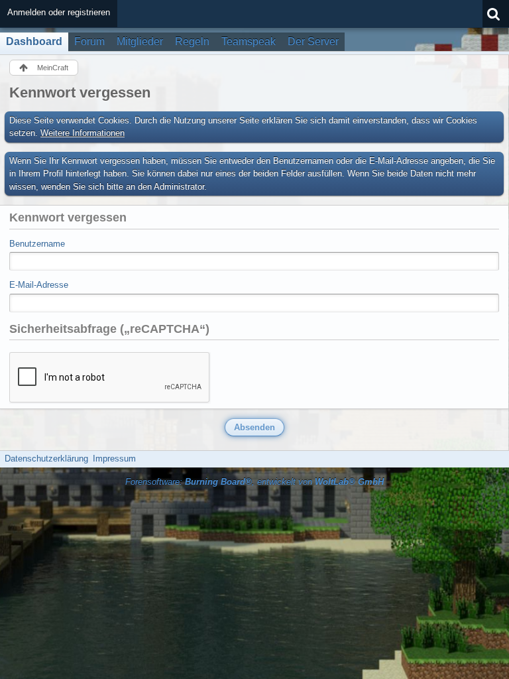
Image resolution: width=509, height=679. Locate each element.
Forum (89, 41)
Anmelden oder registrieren (58, 12)
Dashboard (34, 41)
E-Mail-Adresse (38, 285)
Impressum (114, 458)
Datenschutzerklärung (46, 458)
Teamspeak (248, 41)
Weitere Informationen (82, 133)
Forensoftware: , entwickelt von (254, 482)
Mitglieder (140, 41)
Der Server (313, 41)
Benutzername (37, 244)
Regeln (192, 41)
